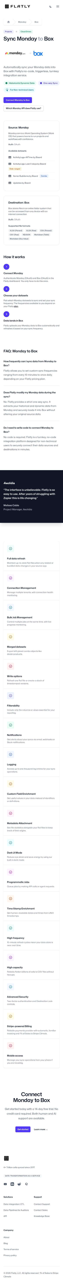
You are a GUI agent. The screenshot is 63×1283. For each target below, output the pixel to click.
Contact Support (42, 1204)
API (5, 1216)
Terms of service (11, 1249)
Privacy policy (10, 1255)
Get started (22, 1129)
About (6, 1237)
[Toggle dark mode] (51, 6)
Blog (6, 1243)
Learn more (41, 1129)
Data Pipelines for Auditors (16, 1210)
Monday (22, 21)
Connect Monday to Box (18, 100)
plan (16, 306)
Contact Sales (40, 1210)
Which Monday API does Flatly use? (23, 108)
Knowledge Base (42, 1216)
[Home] (8, 21)
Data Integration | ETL (14, 1204)
